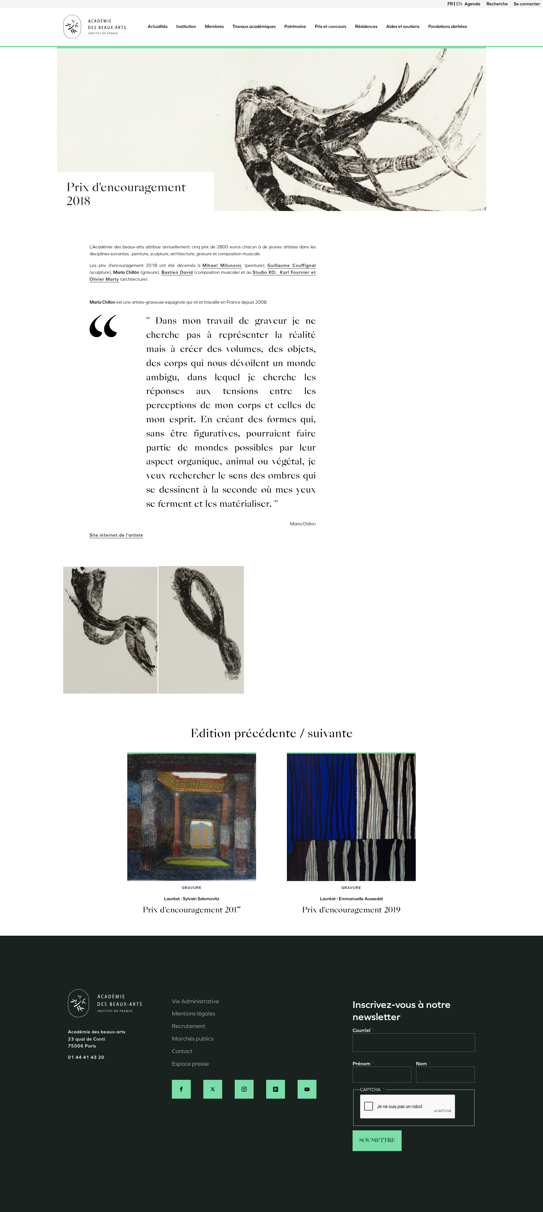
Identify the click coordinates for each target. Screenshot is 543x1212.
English (459, 4)
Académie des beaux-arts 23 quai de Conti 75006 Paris (96, 1039)
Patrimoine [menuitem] (295, 26)
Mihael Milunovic (222, 265)
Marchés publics (193, 1038)
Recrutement (189, 1026)
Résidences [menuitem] (366, 26)
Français (450, 4)
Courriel (361, 1030)
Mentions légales (193, 1013)
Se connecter (527, 4)
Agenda (472, 4)
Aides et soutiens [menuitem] (403, 26)
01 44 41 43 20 (86, 1057)
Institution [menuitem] (186, 26)
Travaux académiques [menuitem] (254, 26)
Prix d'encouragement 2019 (351, 910)
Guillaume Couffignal (291, 265)
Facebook (181, 1089)
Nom (421, 1064)
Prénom (361, 1064)
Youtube (307, 1089)
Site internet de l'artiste (116, 535)
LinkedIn (275, 1089)
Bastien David (177, 272)
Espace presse (190, 1063)
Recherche (497, 4)
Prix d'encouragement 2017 (192, 910)
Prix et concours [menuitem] (330, 26)
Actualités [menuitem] (157, 26)
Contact (182, 1051)
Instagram (244, 1089)
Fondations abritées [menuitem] (447, 26)
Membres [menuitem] (214, 26)
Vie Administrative (195, 1001)
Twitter (212, 1089)
